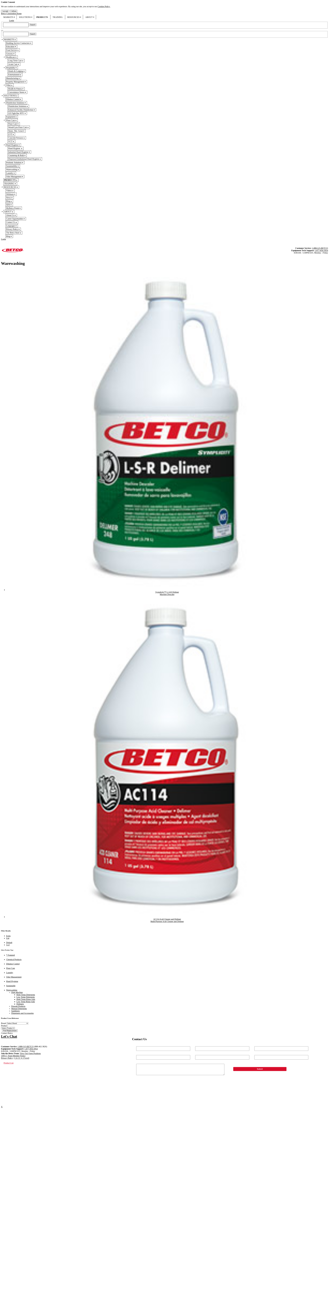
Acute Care (12, 64)
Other (8, 85)
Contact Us (10, 222)
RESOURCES (73, 17)
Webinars (10, 194)
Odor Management (13, 176)
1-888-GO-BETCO (320, 248)
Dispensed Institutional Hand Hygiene (23, 159)
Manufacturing (12, 78)
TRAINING (58, 17)
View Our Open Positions (30, 1053)
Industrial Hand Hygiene (18, 152)
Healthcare (10, 57)
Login (11, 20)
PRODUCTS (42, 17)
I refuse (13, 11)
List (7, 938)
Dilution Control (13, 99)
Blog (8, 201)
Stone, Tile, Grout (15, 131)
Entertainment (14, 75)
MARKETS (8, 17)
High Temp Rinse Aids (25, 999)
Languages (10, 226)
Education (10, 47)
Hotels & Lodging (15, 71)
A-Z (8, 945)
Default (9, 942)
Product (4, 1026)
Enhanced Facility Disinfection (20, 110)
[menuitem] (9, 17)
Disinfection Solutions (15, 103)
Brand (3, 1023)
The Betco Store (12, 233)
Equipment (10, 117)
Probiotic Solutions (14, 162)
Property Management (15, 82)
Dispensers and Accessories (22, 1013)
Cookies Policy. (104, 6)
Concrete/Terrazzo (15, 138)
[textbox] (15, 25)
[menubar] (164, 17)
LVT (10, 134)
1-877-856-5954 (321, 250)
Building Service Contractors (18, 43)
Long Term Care (15, 61)
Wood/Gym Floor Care (17, 127)
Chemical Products (13, 959)
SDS (8, 205)
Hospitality (10, 68)
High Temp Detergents (25, 995)
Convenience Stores (16, 92)
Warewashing (11, 169)
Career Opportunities (14, 219)
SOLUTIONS (25, 17)
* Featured (10, 955)
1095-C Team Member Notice (13, 1056)
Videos (9, 190)
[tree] (164, 138)
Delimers (20, 1004)
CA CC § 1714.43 (21, 1058)
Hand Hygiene (12, 145)
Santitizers (15, 1011)
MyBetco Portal (12, 208)
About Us (10, 215)
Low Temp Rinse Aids (25, 1002)
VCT (10, 141)
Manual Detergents (19, 1009)
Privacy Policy (12, 229)
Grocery (9, 54)
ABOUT (89, 17)
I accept (5, 11)
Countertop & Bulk (16, 155)
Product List (8, 1063)
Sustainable (10, 986)
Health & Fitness (15, 89)
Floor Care (10, 120)
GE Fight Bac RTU (16, 113)
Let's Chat (9, 1036)
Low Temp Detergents (25, 997)
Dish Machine (17, 992)
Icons (8, 936)
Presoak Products (18, 1006)
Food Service (11, 50)
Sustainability (11, 166)
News (8, 198)
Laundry (9, 173)
